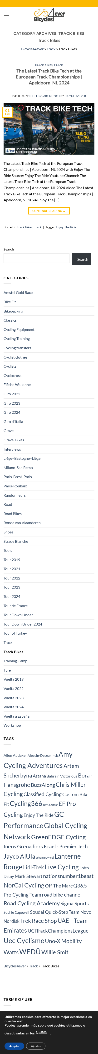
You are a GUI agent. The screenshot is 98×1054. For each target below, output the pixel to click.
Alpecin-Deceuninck (43, 755)
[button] (6, 15)
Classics (10, 320)
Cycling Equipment (19, 329)
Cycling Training (17, 338)
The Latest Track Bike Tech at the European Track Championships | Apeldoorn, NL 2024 (49, 76)
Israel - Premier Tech (66, 846)
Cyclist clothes (15, 357)
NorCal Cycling (24, 885)
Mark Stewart (28, 876)
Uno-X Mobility (63, 941)
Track (51, 49)
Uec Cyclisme (24, 940)
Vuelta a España (16, 716)
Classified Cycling (43, 794)
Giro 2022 (12, 393)
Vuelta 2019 (14, 679)
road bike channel (62, 894)
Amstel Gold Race (18, 292)
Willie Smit (55, 952)
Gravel (9, 430)
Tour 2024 (12, 596)
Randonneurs (15, 495)
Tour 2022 (12, 578)
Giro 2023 (12, 403)
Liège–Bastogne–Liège (22, 458)
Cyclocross (12, 375)
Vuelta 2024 (14, 706)
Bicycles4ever (32, 49)
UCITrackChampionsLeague (58, 931)
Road (8, 504)
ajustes (41, 1032)
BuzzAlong (43, 785)
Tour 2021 (12, 568)
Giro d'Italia (13, 421)
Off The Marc (59, 885)
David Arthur (50, 804)
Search (9, 249)
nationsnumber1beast (68, 876)
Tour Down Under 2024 (23, 624)
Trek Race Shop (38, 920)
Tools (8, 550)
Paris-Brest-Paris (18, 476)
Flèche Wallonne (17, 384)
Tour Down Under (18, 614)
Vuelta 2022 (14, 688)
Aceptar (14, 1046)
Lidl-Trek (33, 867)
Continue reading (49, 211)
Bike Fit (10, 301)
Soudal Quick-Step (49, 912)
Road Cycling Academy (32, 903)
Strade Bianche (16, 541)
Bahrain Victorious (62, 776)
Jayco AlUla (19, 856)
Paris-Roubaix (15, 486)
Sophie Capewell (16, 912)
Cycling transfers (17, 347)
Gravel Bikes (14, 440)
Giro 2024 (12, 412)
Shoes (8, 532)
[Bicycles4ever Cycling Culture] (49, 15)
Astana (39, 775)
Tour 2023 (12, 587)
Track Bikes (44, 65)
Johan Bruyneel (45, 857)
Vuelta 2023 (14, 697)
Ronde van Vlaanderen (22, 522)
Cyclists (10, 366)
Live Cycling (62, 867)
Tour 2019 (12, 559)
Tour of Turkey (15, 633)
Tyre (7, 670)
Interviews (12, 449)
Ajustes (36, 1046)
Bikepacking (13, 311)
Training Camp (15, 660)
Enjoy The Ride (66, 227)
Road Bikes (13, 513)
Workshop (12, 725)
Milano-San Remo (18, 467)
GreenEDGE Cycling (58, 837)
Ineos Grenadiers (23, 846)
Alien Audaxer (15, 755)
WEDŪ (30, 952)
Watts (11, 952)
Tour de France (16, 605)
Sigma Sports (74, 903)
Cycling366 (26, 803)
